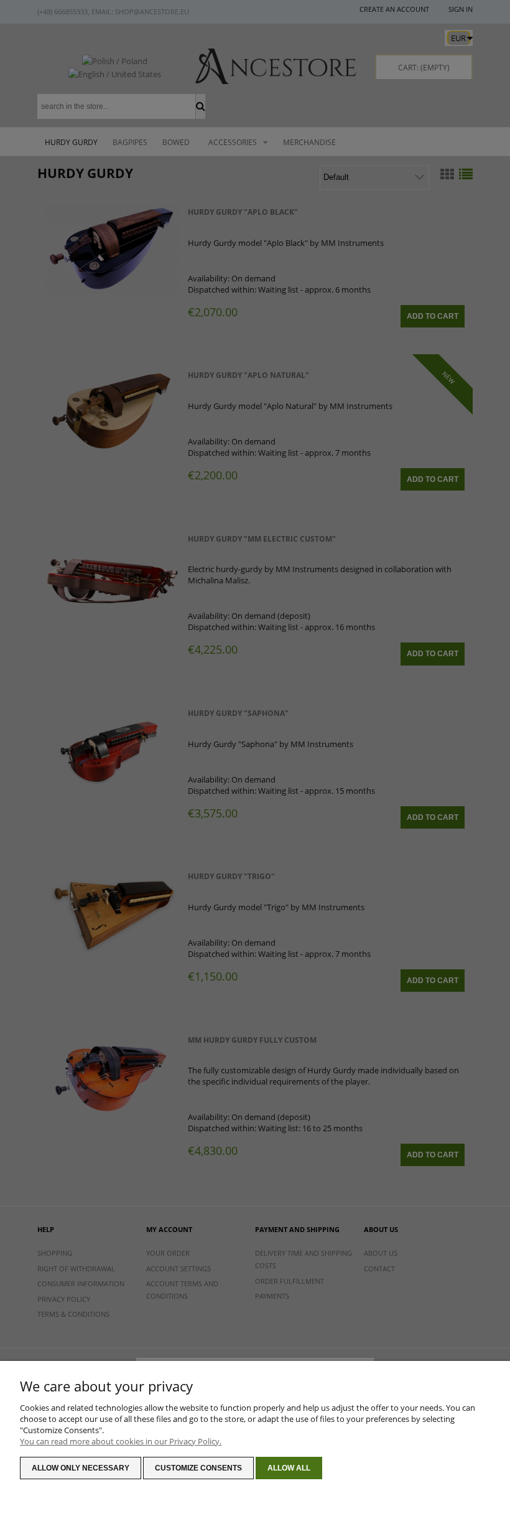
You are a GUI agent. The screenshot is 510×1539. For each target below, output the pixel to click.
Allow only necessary (80, 1468)
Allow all (288, 1468)
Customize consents (198, 1468)
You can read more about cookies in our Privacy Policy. (120, 1441)
